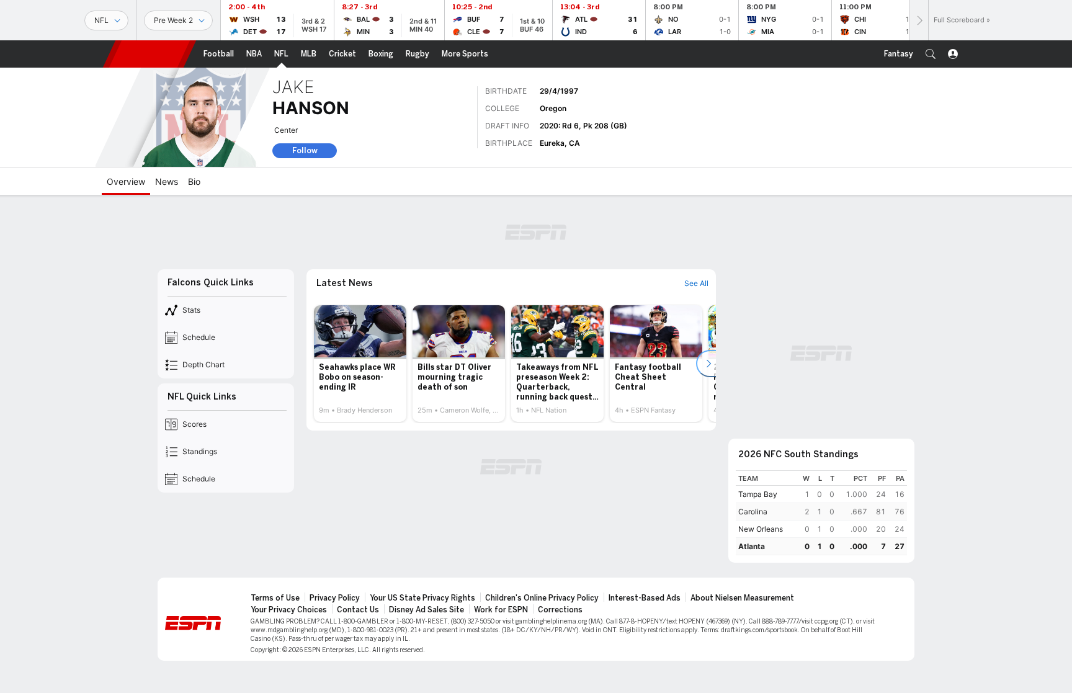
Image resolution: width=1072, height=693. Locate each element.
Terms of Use (275, 598)
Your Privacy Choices (289, 610)
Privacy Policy (335, 598)
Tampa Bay (757, 494)
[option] (360, 363)
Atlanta (751, 546)
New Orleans (760, 529)
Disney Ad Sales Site (426, 610)
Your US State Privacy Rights (422, 598)
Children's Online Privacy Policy (542, 598)
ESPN (149, 54)
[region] (821, 512)
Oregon (553, 108)
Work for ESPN (501, 610)
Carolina (752, 511)
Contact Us (358, 610)
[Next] (918, 20)
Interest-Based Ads (645, 598)
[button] (931, 54)
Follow (305, 150)
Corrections (560, 610)
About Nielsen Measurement (742, 598)
